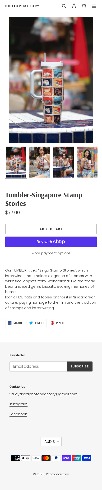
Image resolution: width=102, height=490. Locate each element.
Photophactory (22, 6)
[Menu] (94, 6)
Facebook (18, 413)
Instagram (18, 403)
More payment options (51, 253)
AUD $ (49, 441)
